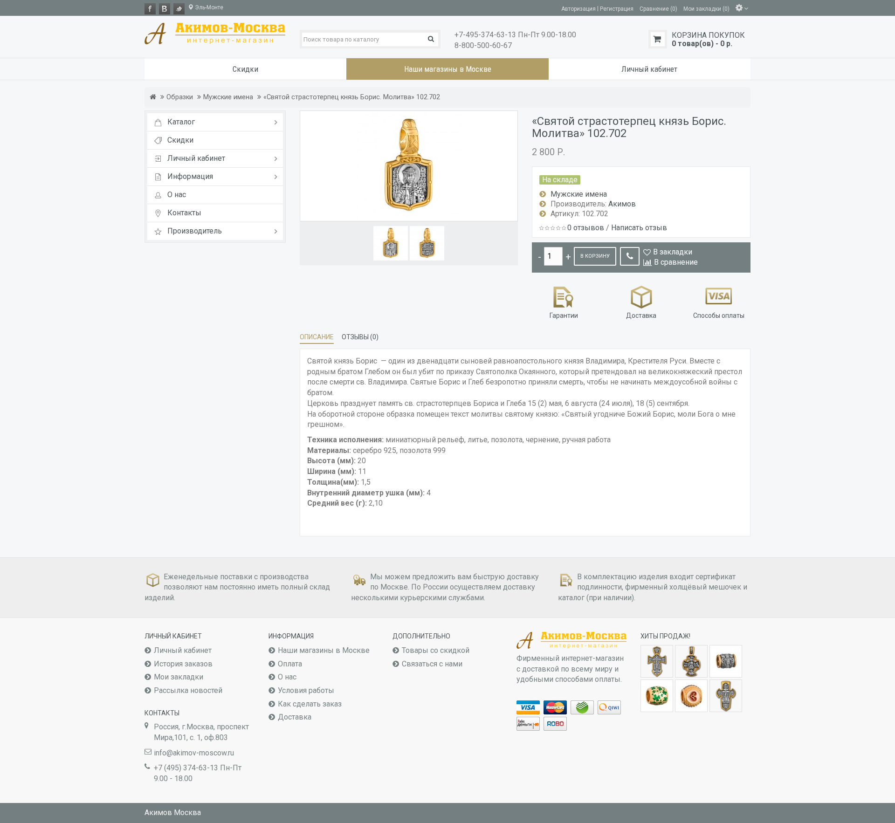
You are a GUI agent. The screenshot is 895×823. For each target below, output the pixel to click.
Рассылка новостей (188, 690)
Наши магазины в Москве (324, 650)
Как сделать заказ (310, 704)
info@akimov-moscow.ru (194, 752)
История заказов (183, 663)
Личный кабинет (183, 650)
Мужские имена (228, 97)
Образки (179, 97)
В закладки (672, 251)
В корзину (595, 256)
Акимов (622, 203)
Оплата (290, 663)
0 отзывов (585, 227)
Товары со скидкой (435, 650)
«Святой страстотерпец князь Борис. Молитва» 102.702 (351, 97)
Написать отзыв (639, 227)
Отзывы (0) (360, 337)
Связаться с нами (432, 663)
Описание (317, 337)
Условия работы (306, 690)
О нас (287, 676)
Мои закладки (178, 676)
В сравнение (676, 262)
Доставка (294, 717)
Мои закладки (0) (706, 8)
